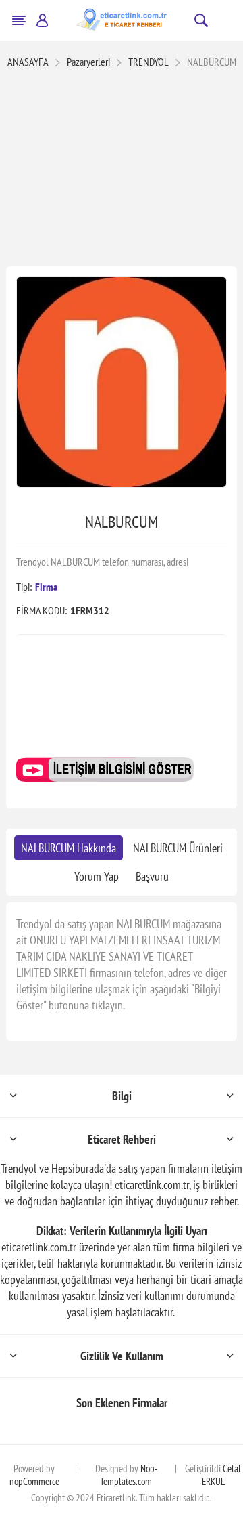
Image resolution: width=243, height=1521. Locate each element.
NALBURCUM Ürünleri (178, 848)
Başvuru (152, 876)
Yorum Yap (96, 876)
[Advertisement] (121, 169)
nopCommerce (34, 1481)
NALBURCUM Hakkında (68, 848)
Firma (46, 586)
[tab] (68, 847)
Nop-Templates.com (128, 1475)
